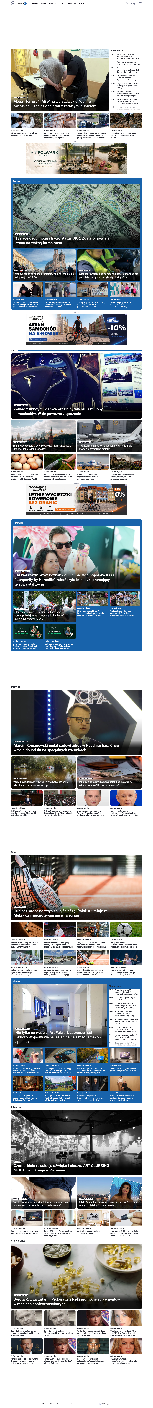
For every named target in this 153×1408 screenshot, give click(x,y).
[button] (132, 3)
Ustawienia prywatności (88, 1404)
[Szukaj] (127, 3)
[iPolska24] (24, 3)
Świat (43, 3)
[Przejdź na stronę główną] (13, 5)
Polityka (52, 3)
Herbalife (72, 3)
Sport (62, 3)
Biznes (81, 3)
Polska (35, 3)
